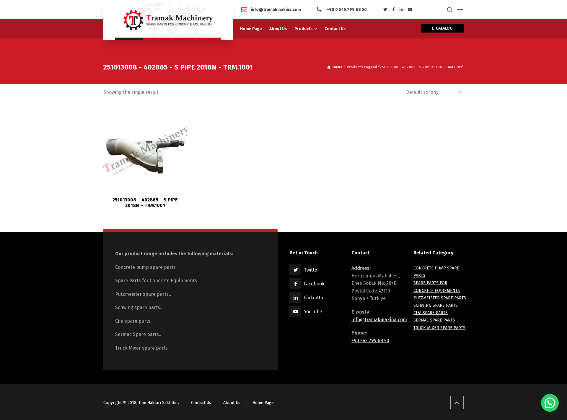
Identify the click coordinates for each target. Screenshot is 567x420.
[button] (550, 403)
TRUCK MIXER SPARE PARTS (439, 327)
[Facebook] (394, 9)
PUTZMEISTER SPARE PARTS (439, 298)
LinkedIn (313, 298)
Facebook (314, 284)
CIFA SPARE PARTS (430, 312)
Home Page (263, 402)
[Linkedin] (402, 9)
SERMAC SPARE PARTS (434, 320)
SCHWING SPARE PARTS (435, 305)
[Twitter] (385, 9)
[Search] (450, 9)
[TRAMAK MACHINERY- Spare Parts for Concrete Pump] (168, 20)
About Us (231, 402)
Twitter (311, 270)
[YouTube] (410, 9)
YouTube (313, 311)
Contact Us (201, 402)
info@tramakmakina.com (379, 319)
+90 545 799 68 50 (370, 340)
